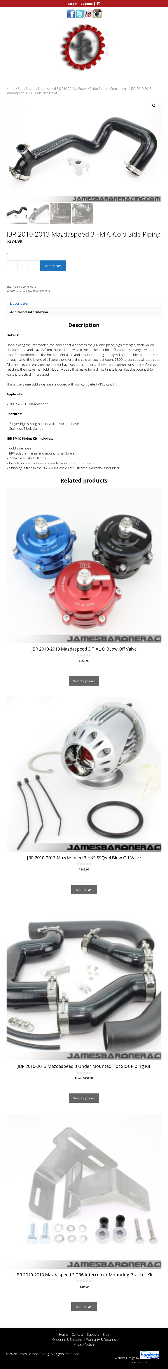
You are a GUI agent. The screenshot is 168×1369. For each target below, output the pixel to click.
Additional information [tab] (29, 312)
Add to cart (53, 266)
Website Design (125, 1358)
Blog (106, 1334)
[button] (154, 106)
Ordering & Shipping (67, 1339)
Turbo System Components (109, 89)
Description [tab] (19, 303)
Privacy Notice (84, 1344)
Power (82, 89)
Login (72, 3)
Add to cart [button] (84, 889)
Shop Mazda (26, 89)
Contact (77, 1334)
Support (93, 1334)
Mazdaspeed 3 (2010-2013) (56, 89)
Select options (84, 681)
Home (11, 89)
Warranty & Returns (101, 1339)
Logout (87, 3)
